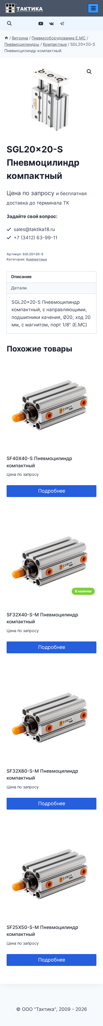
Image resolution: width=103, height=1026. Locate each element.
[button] (89, 72)
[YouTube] (40, 23)
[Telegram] (62, 23)
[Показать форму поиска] (9, 23)
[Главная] (6, 38)
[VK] (51, 23)
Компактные (36, 259)
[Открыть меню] (93, 8)
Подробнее (51, 491)
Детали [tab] (19, 288)
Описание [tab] (21, 276)
